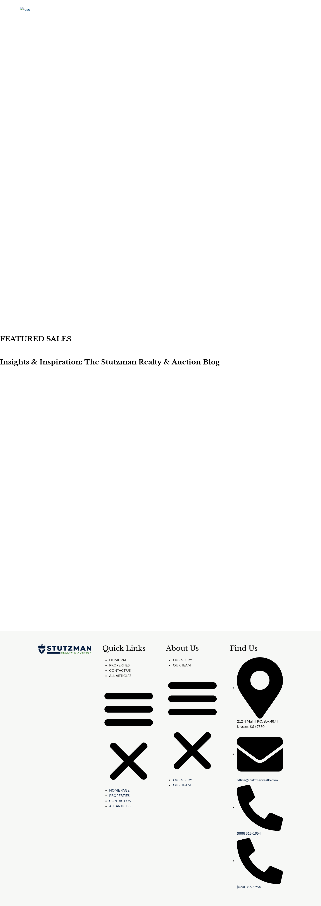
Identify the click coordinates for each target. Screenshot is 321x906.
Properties (181, 10)
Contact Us (258, 10)
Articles (233, 10)
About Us (206, 10)
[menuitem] (286, 10)
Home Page (119, 660)
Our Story (182, 660)
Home (159, 10)
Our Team (182, 665)
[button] (128, 735)
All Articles (120, 675)
